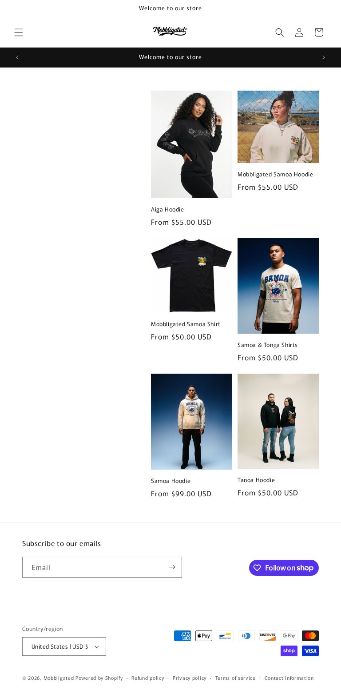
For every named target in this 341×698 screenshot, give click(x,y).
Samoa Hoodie (170, 481)
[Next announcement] (323, 57)
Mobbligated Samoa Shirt (186, 324)
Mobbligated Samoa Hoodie (275, 174)
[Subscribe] (172, 567)
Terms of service (235, 677)
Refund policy (147, 677)
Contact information (289, 677)
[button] (18, 32)
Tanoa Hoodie (256, 480)
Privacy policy (189, 677)
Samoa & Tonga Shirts (268, 345)
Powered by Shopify (99, 677)
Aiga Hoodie (167, 209)
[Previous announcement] (17, 57)
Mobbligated (59, 677)
